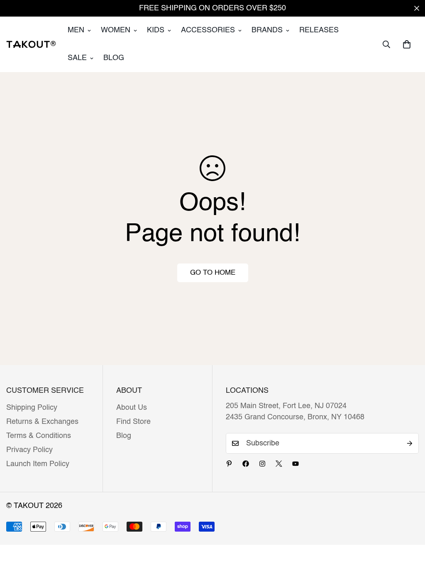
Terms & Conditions (38, 436)
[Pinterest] (229, 463)
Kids (155, 30)
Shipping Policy (31, 407)
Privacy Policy (29, 450)
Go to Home (212, 272)
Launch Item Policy (37, 464)
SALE (77, 58)
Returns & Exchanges (42, 422)
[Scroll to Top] (408, 520)
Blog (113, 58)
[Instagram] (262, 463)
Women (115, 30)
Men (76, 30)
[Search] (386, 44)
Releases (319, 30)
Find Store (133, 422)
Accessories (208, 30)
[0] (406, 44)
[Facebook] (245, 463)
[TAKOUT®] (31, 44)
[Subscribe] (410, 443)
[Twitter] (279, 463)
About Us (131, 407)
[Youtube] (295, 463)
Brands (267, 30)
